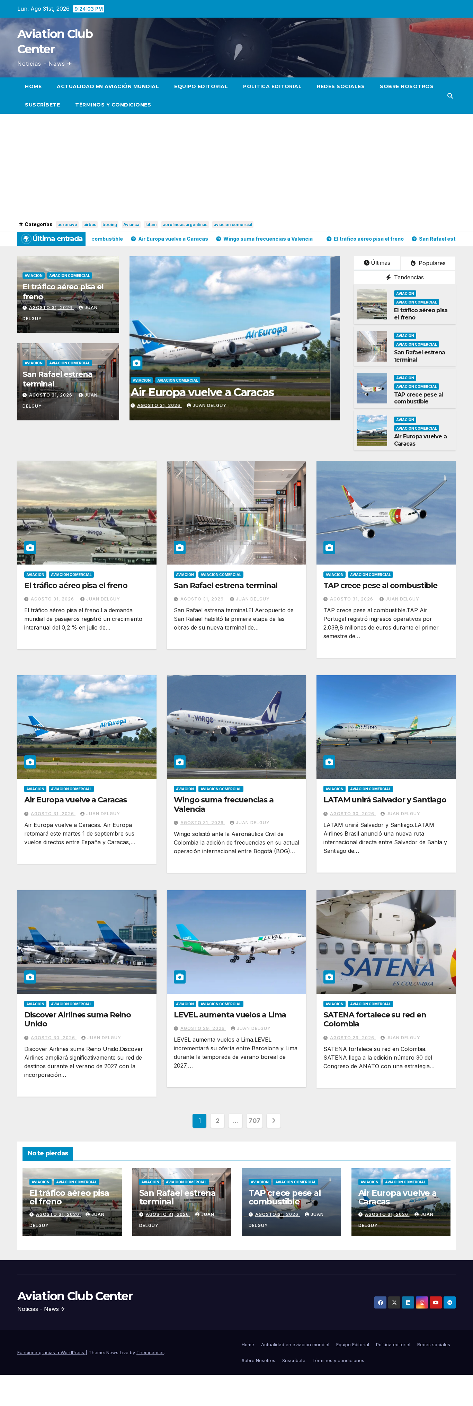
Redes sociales (341, 86)
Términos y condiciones (113, 105)
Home (33, 86)
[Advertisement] (236, 167)
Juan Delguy (195, 405)
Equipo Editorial (201, 86)
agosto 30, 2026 (353, 813)
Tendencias (408, 277)
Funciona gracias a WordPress (51, 1352)
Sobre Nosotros (407, 86)
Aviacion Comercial (69, 275)
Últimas (380, 262)
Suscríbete (42, 105)
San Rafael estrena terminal (225, 585)
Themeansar (150, 1352)
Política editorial (272, 86)
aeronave (67, 224)
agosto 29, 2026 (203, 1028)
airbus (89, 224)
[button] (450, 95)
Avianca (131, 224)
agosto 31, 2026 (51, 307)
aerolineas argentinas (185, 224)
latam (151, 224)
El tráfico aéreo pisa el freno (187, 392)
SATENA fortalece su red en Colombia (374, 1019)
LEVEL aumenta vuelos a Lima (230, 1014)
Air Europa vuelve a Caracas (75, 799)
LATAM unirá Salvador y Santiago (384, 799)
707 (254, 1120)
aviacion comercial (233, 224)
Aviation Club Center (74, 1296)
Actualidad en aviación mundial (108, 86)
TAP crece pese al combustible (418, 398)
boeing (109, 224)
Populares (431, 263)
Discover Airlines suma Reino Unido (77, 1019)
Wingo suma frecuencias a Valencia (224, 804)
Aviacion (34, 275)
